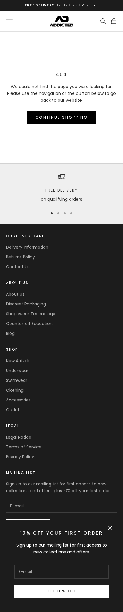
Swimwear (16, 380)
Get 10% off (61, 591)
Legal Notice (18, 437)
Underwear (17, 371)
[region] (61, 188)
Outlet (12, 410)
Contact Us (18, 267)
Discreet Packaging (26, 304)
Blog (10, 333)
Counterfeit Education (29, 324)
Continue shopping (61, 117)
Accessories (18, 400)
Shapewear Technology (30, 314)
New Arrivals (18, 361)
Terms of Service (23, 447)
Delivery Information (27, 247)
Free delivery (61, 190)
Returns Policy (20, 257)
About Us (15, 294)
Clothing (15, 390)
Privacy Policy (20, 457)
